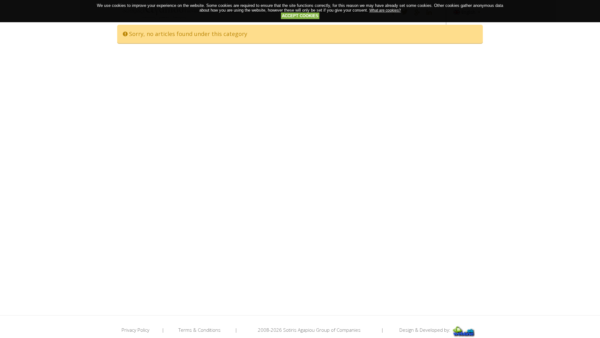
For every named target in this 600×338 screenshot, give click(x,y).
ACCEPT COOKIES (300, 15)
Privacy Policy (135, 330)
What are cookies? (385, 10)
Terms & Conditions (199, 330)
